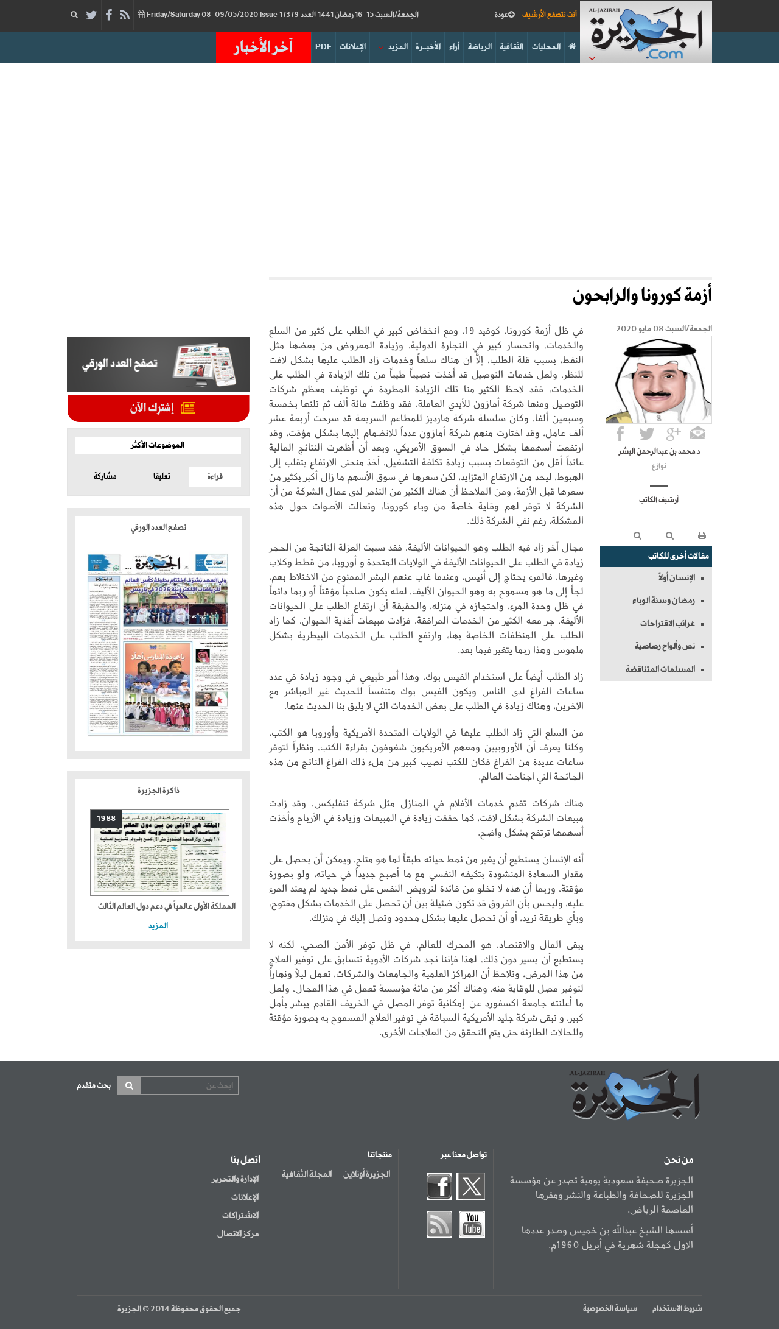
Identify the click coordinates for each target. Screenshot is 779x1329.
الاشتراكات (240, 1215)
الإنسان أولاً (676, 578)
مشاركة (105, 477)
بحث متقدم (94, 1086)
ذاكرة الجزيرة (159, 791)
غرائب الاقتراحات (667, 623)
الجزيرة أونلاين (366, 1174)
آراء (454, 47)
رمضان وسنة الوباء (663, 600)
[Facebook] (109, 16)
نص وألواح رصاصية (665, 646)
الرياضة (480, 47)
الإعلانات (353, 47)
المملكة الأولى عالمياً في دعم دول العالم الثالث (167, 907)
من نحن (678, 1160)
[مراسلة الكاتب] (697, 433)
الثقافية (511, 47)
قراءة (215, 477)
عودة (501, 15)
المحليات (546, 47)
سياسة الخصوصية (610, 1309)
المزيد (398, 47)
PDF (323, 47)
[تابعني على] (673, 433)
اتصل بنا (245, 1160)
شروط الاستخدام (677, 1309)
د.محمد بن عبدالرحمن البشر (659, 452)
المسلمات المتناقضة (660, 669)
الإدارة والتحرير (235, 1179)
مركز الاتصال (238, 1234)
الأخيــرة (428, 47)
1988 (106, 819)
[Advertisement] (389, 167)
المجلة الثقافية (307, 1174)
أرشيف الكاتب (659, 500)
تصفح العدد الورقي (158, 528)
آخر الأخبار (263, 47)
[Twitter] (91, 16)
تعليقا (161, 477)
